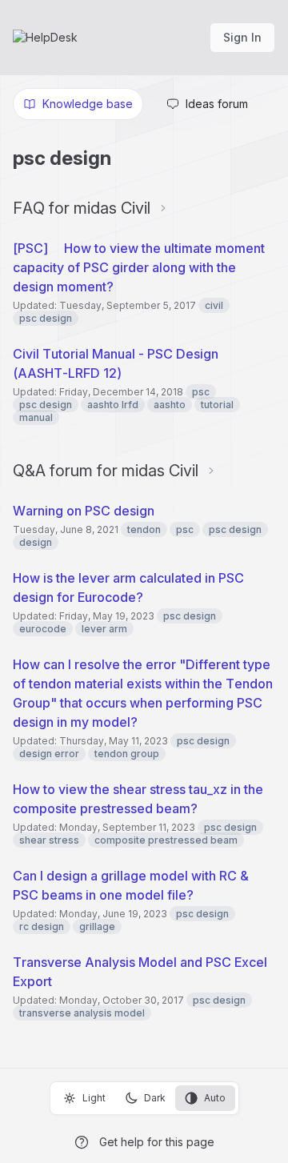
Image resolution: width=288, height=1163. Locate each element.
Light (94, 1098)
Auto (215, 1098)
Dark (155, 1098)
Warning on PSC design (83, 511)
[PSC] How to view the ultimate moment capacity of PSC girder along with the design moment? (139, 267)
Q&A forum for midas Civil (105, 470)
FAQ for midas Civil (81, 208)
